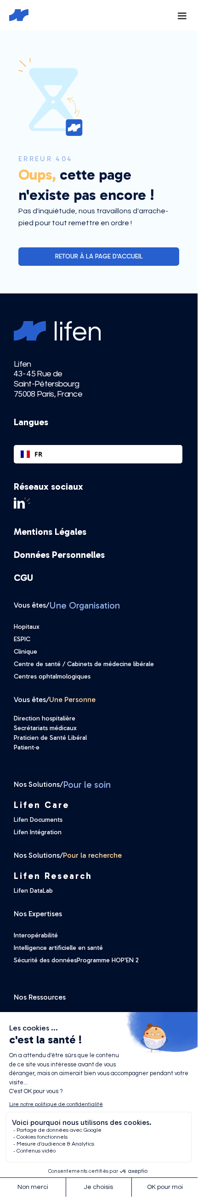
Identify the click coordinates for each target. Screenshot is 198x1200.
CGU (23, 577)
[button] (182, 15)
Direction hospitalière (44, 718)
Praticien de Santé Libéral (50, 738)
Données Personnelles (59, 554)
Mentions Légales (50, 531)
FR (38, 454)
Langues (31, 422)
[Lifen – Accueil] (14, 15)
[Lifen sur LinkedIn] (98, 503)
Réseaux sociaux (48, 486)
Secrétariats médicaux (45, 728)
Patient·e (27, 747)
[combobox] (98, 454)
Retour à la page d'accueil (99, 256)
